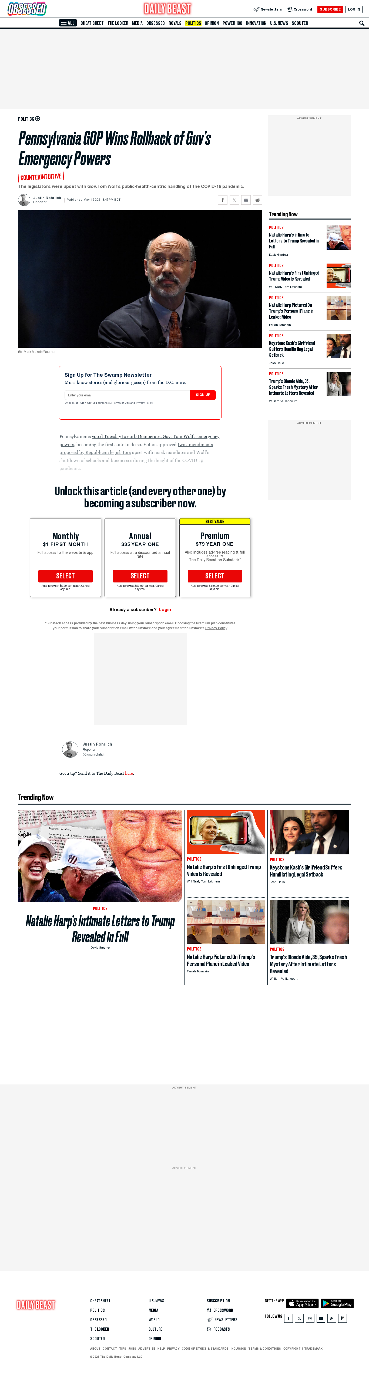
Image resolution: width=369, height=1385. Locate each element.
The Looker (118, 23)
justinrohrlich (95, 754)
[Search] (362, 23)
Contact (110, 1348)
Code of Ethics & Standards (205, 1348)
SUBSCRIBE (330, 9)
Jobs (132, 1348)
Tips (122, 1348)
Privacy (173, 1348)
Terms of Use (121, 403)
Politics (193, 23)
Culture (156, 1329)
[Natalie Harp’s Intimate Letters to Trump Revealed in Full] (339, 248)
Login (165, 609)
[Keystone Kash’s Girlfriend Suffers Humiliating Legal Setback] (339, 356)
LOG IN (354, 9)
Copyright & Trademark (303, 1348)
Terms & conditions (264, 1348)
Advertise (146, 1348)
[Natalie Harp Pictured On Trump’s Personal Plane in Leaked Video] (339, 318)
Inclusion (238, 1348)
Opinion (212, 23)
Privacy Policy (145, 403)
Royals (175, 23)
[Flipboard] (342, 1319)
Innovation (256, 23)
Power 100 (232, 23)
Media (137, 23)
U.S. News (279, 23)
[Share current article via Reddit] (257, 200)
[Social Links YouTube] (321, 1319)
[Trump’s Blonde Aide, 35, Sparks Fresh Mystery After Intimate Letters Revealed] (339, 394)
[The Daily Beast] (167, 9)
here (129, 773)
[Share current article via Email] (246, 200)
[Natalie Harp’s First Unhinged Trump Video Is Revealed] (339, 286)
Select (65, 576)
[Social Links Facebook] (288, 1319)
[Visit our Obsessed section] (44, 9)
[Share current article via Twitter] (234, 200)
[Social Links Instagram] (310, 1319)
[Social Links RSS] (331, 1319)
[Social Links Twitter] (299, 1319)
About (95, 1348)
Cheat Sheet (92, 23)
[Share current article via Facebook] (222, 200)
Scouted (300, 23)
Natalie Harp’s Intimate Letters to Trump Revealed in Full (100, 928)
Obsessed (155, 23)
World (154, 1320)
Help (161, 1348)
